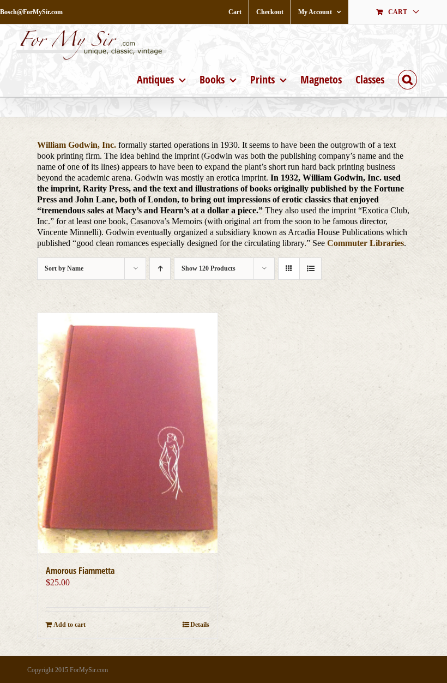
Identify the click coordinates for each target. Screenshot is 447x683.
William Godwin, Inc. (76, 144)
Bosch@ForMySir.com (31, 12)
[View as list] (310, 268)
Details (199, 624)
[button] (407, 78)
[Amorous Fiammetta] (128, 433)
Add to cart (69, 624)
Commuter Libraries (365, 243)
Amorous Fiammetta (80, 571)
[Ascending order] (160, 268)
